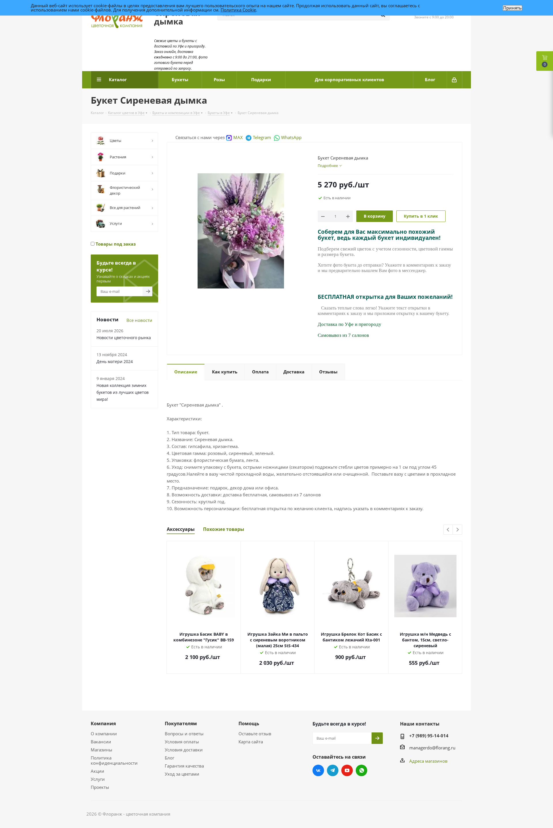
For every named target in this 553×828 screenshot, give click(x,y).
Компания (103, 723)
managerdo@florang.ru (432, 748)
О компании (104, 733)
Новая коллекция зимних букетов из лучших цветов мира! (122, 392)
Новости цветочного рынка (123, 337)
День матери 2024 (114, 361)
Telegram (262, 137)
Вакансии (101, 742)
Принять (512, 8)
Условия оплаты (182, 742)
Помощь (248, 723)
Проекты (100, 787)
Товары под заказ (115, 244)
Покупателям (181, 723)
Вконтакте (318, 770)
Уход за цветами (182, 774)
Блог (169, 758)
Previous (448, 530)
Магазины (101, 750)
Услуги (98, 779)
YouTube (347, 770)
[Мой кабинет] (454, 79)
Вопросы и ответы (184, 733)
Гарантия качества (184, 766)
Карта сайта (250, 742)
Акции (97, 771)
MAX (238, 137)
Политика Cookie (238, 10)
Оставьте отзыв (254, 733)
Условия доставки (184, 750)
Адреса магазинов (428, 761)
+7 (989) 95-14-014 (428, 735)
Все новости (139, 320)
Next (457, 530)
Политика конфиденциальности (114, 760)
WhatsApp (291, 137)
